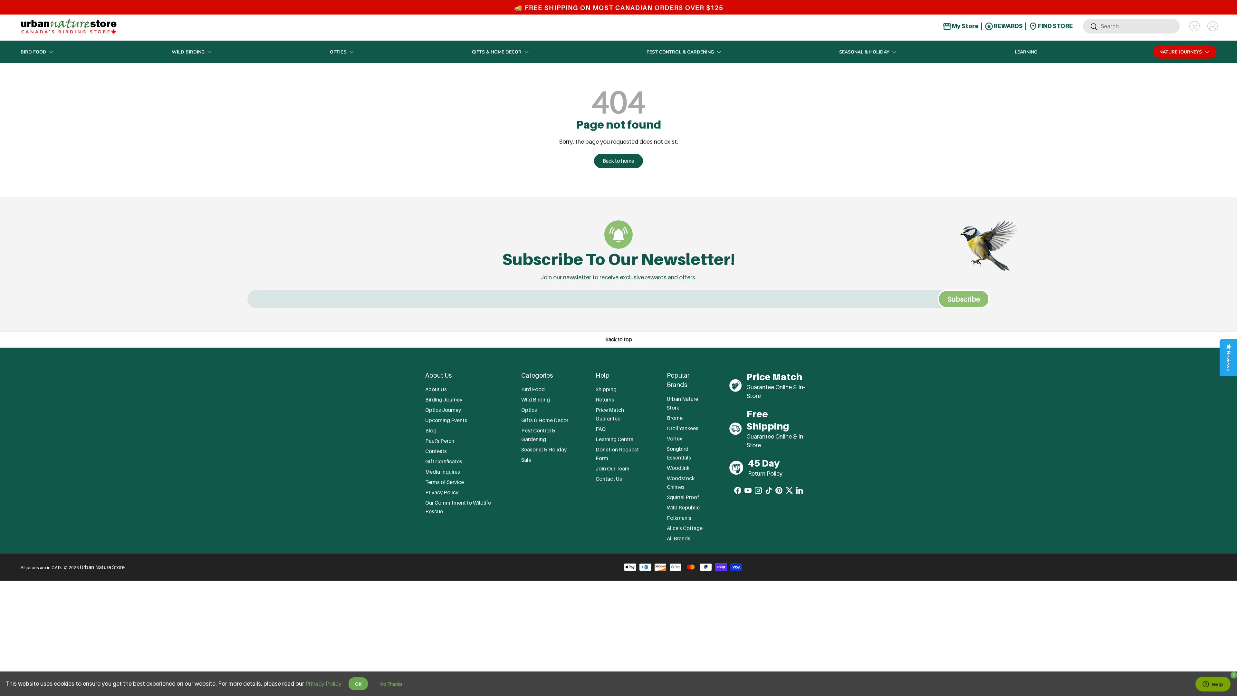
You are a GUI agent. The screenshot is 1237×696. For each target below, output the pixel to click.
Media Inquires (442, 472)
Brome (675, 418)
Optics (338, 52)
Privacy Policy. (324, 683)
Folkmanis (679, 518)
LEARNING (1026, 52)
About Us (436, 389)
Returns (605, 399)
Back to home (618, 161)
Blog (430, 430)
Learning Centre (614, 439)
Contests (436, 451)
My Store (965, 26)
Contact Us (609, 479)
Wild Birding (188, 52)
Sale (526, 460)
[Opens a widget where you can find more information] (1213, 685)
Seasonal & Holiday (864, 52)
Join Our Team (612, 468)
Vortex (674, 438)
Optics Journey (443, 410)
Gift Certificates (443, 461)
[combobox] (1131, 26)
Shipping (606, 389)
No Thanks (391, 684)
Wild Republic (683, 507)
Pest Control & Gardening (680, 52)
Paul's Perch (439, 441)
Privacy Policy (441, 492)
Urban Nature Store (102, 567)
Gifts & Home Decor (497, 52)
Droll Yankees (682, 428)
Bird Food (33, 52)
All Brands (678, 538)
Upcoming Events (446, 420)
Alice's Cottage (685, 528)
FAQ (601, 429)
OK (358, 684)
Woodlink (678, 468)
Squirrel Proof (683, 497)
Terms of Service (444, 482)
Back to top (618, 339)
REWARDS (1008, 26)
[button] (1194, 26)
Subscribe (963, 299)
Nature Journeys (1180, 52)
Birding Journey (443, 399)
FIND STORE (1055, 26)
